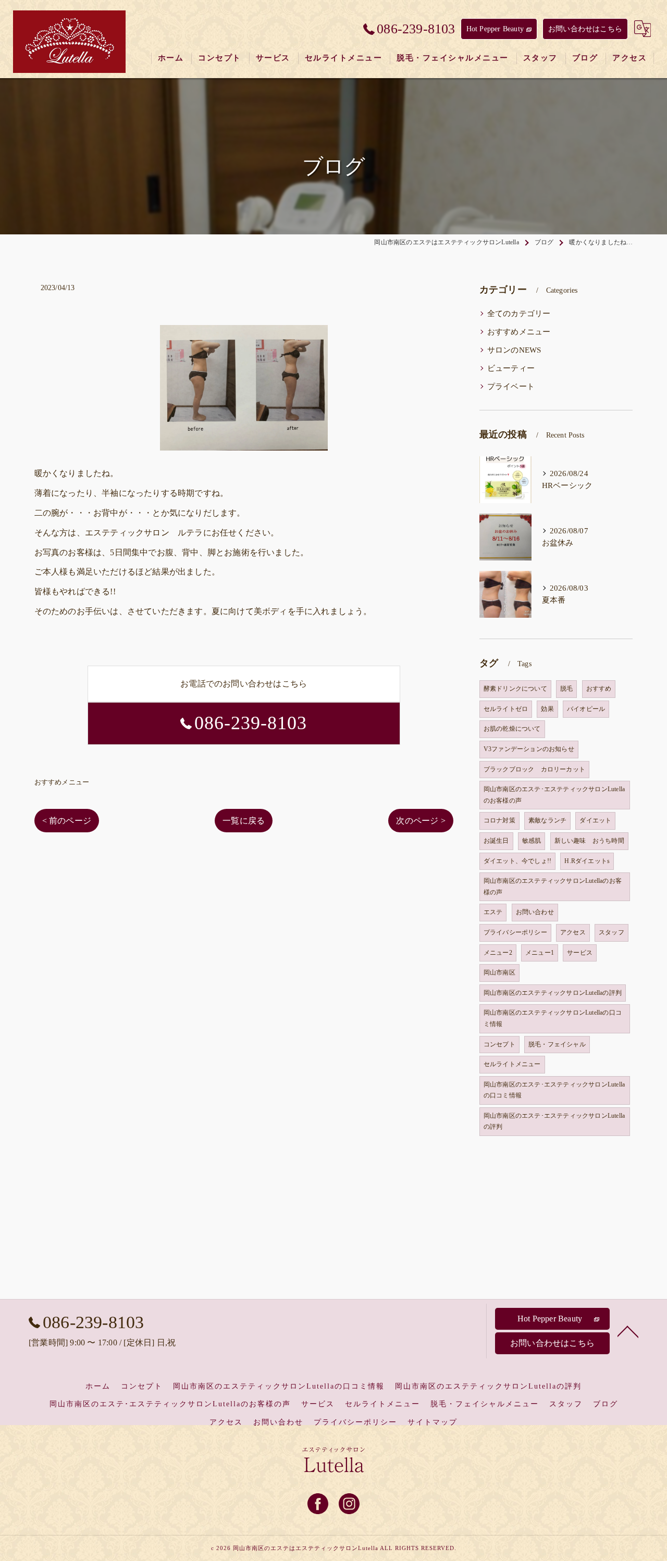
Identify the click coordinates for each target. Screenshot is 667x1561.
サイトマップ (432, 1422)
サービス (579, 952)
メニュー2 (498, 952)
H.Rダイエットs (587, 861)
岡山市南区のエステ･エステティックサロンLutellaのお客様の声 (554, 794)
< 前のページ (66, 820)
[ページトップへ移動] (627, 1330)
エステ (493, 912)
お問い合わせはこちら (585, 29)
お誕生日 (496, 840)
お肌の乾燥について (512, 728)
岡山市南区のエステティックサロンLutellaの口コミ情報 (553, 1018)
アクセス (573, 932)
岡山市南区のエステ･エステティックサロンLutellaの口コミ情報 (554, 1090)
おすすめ (599, 688)
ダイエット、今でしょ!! (517, 861)
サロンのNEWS (514, 350)
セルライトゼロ (506, 709)
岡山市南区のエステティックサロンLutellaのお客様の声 (553, 886)
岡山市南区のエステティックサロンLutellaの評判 (553, 992)
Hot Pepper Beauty (495, 29)
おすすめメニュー (62, 782)
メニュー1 (539, 952)
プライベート (511, 386)
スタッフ (611, 932)
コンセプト (499, 1044)
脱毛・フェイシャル (557, 1044)
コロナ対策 (499, 820)
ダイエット (595, 820)
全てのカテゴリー (519, 313)
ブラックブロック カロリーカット (534, 769)
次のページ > (420, 820)
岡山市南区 (499, 972)
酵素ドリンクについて (515, 688)
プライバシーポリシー (515, 932)
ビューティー (511, 368)
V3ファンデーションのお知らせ (529, 749)
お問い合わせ (535, 912)
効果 (547, 709)
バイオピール (586, 709)
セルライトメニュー (512, 1064)
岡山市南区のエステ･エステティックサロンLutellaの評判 (554, 1121)
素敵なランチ (547, 820)
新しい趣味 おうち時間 (589, 840)
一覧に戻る (244, 820)
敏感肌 (531, 840)
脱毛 (566, 688)
